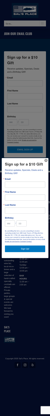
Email (8, 179)
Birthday (9, 218)
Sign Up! (25, 249)
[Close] (46, 160)
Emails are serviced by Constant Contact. (18, 241)
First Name (10, 192)
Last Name (10, 205)
